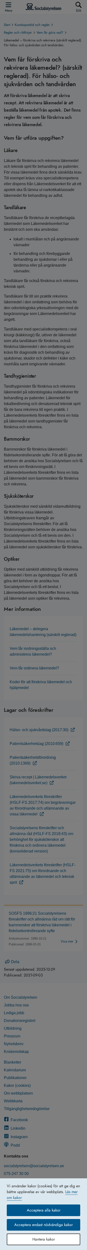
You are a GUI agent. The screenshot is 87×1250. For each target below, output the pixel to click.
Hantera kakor (43, 1239)
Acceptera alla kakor (43, 1210)
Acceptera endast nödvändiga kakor (43, 1224)
